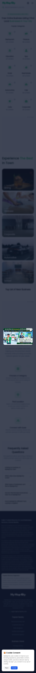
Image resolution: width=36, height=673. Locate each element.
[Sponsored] (18, 344)
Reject (6, 668)
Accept (14, 668)
